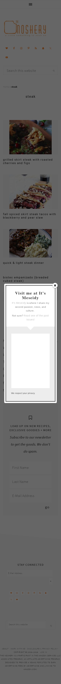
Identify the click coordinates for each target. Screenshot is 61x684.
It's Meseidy (19, 302)
